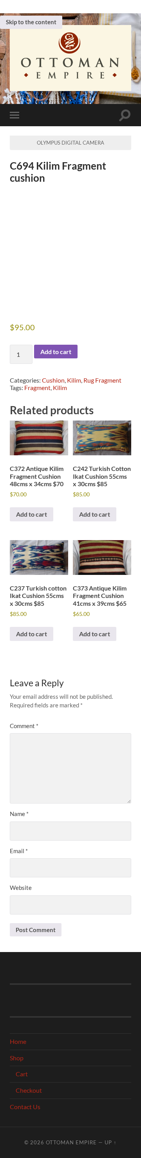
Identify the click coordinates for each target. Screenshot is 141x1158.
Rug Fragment (102, 380)
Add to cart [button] (31, 514)
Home (18, 1041)
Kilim (74, 380)
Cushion (53, 380)
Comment (24, 725)
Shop (17, 1057)
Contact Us (25, 1106)
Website (21, 887)
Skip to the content (31, 21)
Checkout (29, 1090)
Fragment (37, 387)
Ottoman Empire (71, 1142)
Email (19, 850)
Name (19, 813)
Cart (22, 1073)
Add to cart (55, 351)
